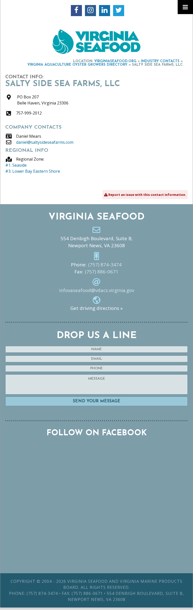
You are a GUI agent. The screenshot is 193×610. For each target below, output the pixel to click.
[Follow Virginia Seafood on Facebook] (76, 10)
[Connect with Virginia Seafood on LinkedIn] (104, 10)
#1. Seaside (16, 165)
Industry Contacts (160, 61)
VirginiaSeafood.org (115, 61)
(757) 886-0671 (101, 271)
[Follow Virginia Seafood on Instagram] (90, 10)
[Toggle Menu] (185, 7)
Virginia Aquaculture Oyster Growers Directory (77, 65)
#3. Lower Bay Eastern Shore (32, 171)
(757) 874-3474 (105, 264)
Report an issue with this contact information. (147, 194)
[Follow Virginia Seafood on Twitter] (118, 10)
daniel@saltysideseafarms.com (44, 142)
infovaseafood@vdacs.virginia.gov (96, 290)
